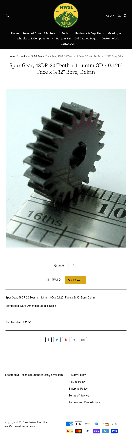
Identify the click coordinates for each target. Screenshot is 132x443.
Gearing (113, 33)
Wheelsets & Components (33, 38)
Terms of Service (79, 395)
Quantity (59, 265)
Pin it (65, 339)
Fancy (74, 339)
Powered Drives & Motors (39, 33)
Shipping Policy (78, 388)
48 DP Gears (37, 56)
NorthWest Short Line (66, 81)
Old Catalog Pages (86, 38)
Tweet (56, 339)
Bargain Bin (63, 38)
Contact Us (68, 43)
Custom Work (110, 38)
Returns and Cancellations (85, 402)
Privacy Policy (77, 375)
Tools (65, 33)
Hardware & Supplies (88, 33)
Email (83, 339)
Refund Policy (77, 381)
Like (48, 339)
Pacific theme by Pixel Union (20, 426)
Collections (23, 56)
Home (15, 33)
